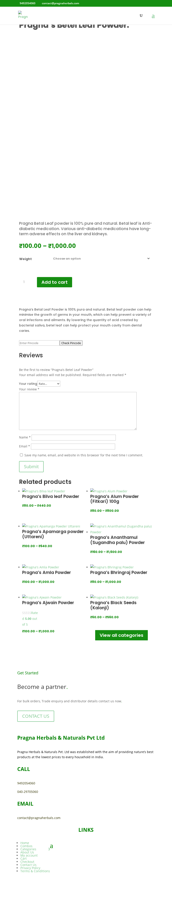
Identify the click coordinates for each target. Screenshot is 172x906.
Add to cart (54, 282)
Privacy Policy (30, 868)
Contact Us (28, 865)
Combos (26, 846)
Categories (28, 849)
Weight (25, 259)
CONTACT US (35, 716)
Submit (31, 467)
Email (24, 446)
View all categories (121, 635)
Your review (29, 389)
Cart (23, 858)
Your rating (28, 383)
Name (25, 437)
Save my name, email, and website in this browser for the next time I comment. (83, 455)
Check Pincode (71, 343)
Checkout (27, 861)
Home (24, 843)
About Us (27, 852)
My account (29, 855)
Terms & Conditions (35, 871)
